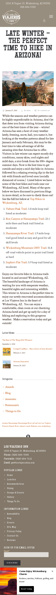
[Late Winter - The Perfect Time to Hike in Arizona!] (28, 88)
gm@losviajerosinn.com (23, 463)
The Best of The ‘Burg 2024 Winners (17, 340)
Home (10, 475)
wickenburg (46, 426)
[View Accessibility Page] (44, 21)
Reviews (11, 540)
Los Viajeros (46, 423)
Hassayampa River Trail (19, 233)
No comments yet (44, 110)
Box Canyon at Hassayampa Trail (25, 219)
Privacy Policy (14, 531)
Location (11, 480)
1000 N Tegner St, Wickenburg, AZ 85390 (28, 3)
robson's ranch (24, 426)
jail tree (38, 423)
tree (39, 426)
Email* (6, 551)
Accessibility (13, 514)
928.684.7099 (28, 7)
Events (10, 523)
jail (33, 423)
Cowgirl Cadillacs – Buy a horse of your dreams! (32, 348)
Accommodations (15, 484)
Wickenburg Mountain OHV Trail (26, 248)
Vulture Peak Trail (16, 209)
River (17, 426)
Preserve (5, 426)
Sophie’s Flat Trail (16, 262)
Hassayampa (12, 423)
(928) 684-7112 (24, 459)
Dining (10, 488)
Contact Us (12, 536)
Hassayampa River (25, 423)
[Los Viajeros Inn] (11, 17)
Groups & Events (15, 493)
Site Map (11, 527)
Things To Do (13, 501)
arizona (5, 423)
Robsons (34, 426)
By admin (27, 110)
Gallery (10, 497)
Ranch (11, 426)
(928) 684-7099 (20, 455)
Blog (9, 518)
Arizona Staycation (21, 361)
